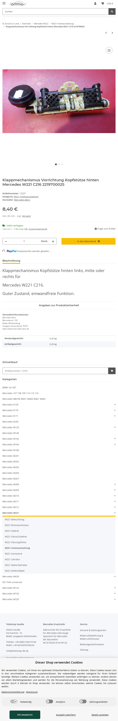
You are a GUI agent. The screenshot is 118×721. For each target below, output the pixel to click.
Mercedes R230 (10, 421)
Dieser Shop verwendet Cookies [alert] (59, 662)
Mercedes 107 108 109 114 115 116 (20, 393)
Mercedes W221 (10, 512)
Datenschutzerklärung (13, 692)
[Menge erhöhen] (53, 241)
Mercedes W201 (10, 455)
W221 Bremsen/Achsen (17, 525)
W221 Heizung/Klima (15, 542)
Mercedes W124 (10, 427)
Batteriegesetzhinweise (92, 644)
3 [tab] (62, 164)
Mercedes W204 (10, 472)
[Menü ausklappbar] (4, 2)
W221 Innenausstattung (26, 196)
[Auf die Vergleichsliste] (109, 50)
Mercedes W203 (10, 467)
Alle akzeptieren (25, 714)
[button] (95, 3)
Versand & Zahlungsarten (93, 630)
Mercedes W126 (10, 593)
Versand (26, 216)
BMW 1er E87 (9, 387)
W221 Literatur (12, 559)
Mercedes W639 (10, 576)
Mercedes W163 (10, 438)
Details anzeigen (100, 714)
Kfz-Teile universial (12, 582)
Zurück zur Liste (12, 23)
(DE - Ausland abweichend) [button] (35, 229)
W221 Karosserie (13, 553)
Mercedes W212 (10, 507)
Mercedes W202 (10, 461)
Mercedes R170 (10, 410)
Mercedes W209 (10, 490)
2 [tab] (59, 164)
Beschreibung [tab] (11, 260)
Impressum (32, 692)
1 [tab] (56, 164)
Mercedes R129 (10, 404)
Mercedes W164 (10, 444)
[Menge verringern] (6, 241)
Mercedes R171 (10, 415)
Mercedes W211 (10, 501)
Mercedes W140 (10, 433)
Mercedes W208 (10, 484)
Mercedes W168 (10, 450)
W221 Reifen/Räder (15, 570)
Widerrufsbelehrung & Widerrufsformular (91, 637)
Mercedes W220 (10, 599)
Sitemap (84, 649)
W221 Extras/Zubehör (16, 536)
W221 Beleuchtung (14, 519)
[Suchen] (112, 11)
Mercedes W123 (10, 587)
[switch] (13, 701)
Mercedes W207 (10, 478)
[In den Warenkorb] (4, 43)
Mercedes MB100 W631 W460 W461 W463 (23, 398)
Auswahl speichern (66, 714)
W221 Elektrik (12, 530)
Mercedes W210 (10, 495)
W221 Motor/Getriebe (16, 565)
